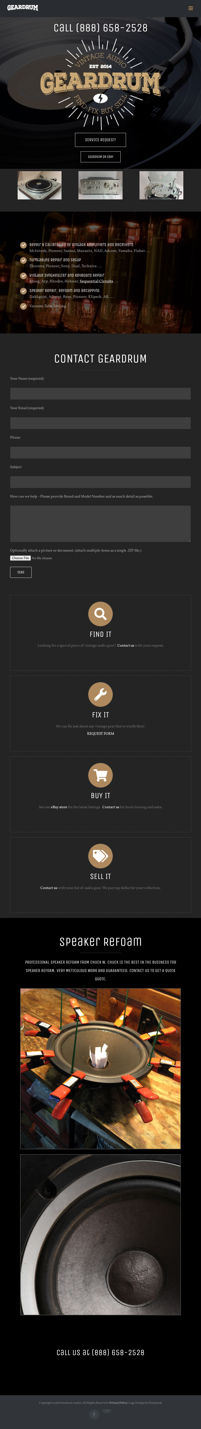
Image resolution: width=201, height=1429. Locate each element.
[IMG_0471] (40, 185)
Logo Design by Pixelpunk (145, 1403)
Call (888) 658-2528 (100, 27)
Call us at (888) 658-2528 (100, 1352)
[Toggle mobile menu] (191, 8)
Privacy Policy (118, 1403)
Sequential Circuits (96, 281)
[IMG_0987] (161, 185)
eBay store (59, 807)
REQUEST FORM (100, 733)
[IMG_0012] (100, 185)
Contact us (125, 645)
